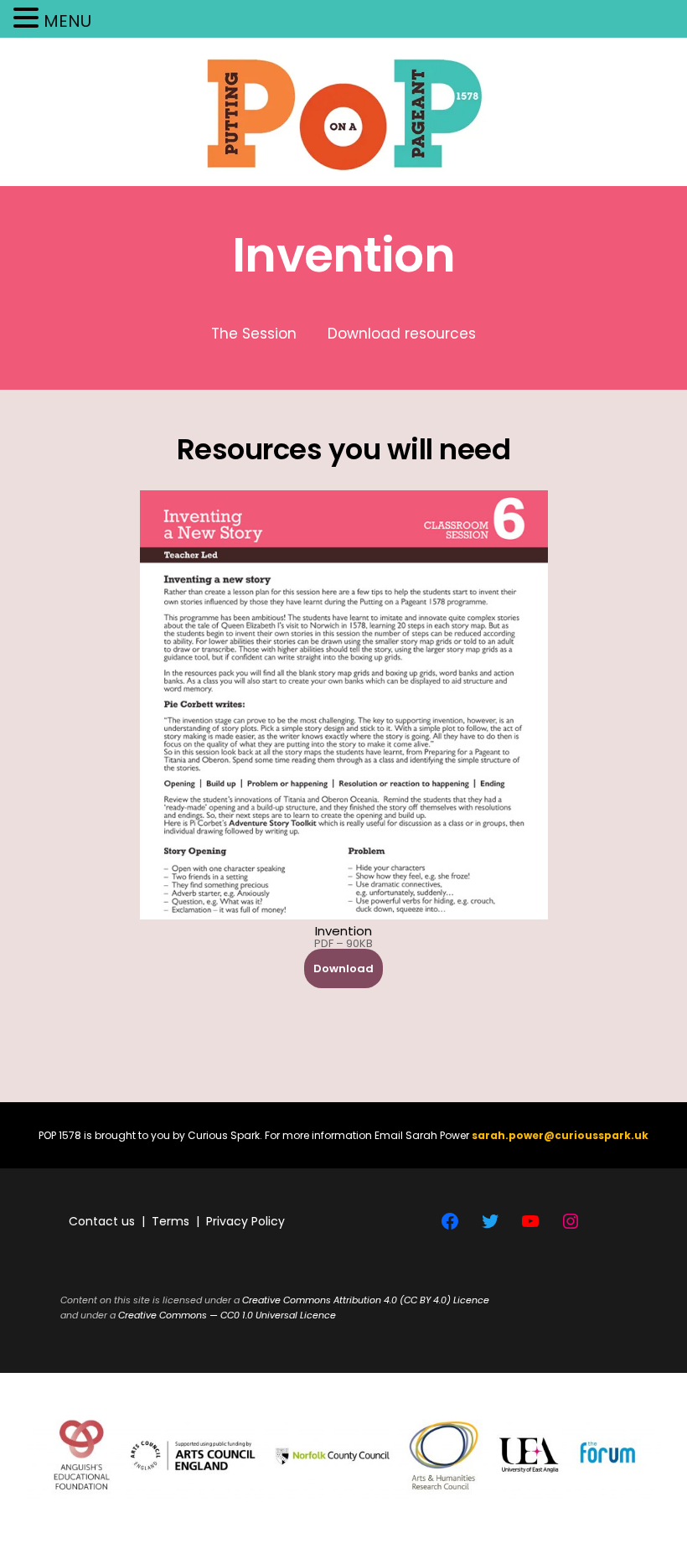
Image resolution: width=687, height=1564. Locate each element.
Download (343, 968)
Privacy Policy (245, 1221)
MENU (67, 21)
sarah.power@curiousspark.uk (560, 1135)
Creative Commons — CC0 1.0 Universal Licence (227, 1315)
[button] (28, 20)
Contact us (102, 1221)
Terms (170, 1221)
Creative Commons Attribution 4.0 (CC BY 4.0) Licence (365, 1300)
